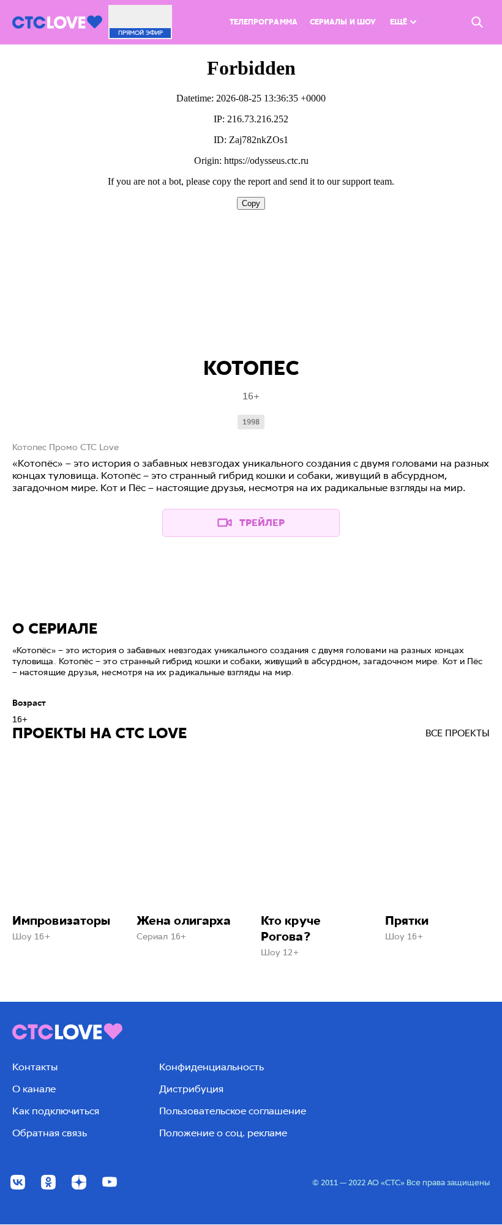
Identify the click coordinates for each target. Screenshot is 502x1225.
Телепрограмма (264, 22)
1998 (251, 422)
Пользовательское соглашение (232, 1111)
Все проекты (457, 733)
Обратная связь (49, 1133)
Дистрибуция (191, 1089)
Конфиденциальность (211, 1066)
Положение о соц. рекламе (223, 1133)
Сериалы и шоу (343, 22)
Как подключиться (55, 1111)
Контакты (35, 1066)
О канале (34, 1089)
